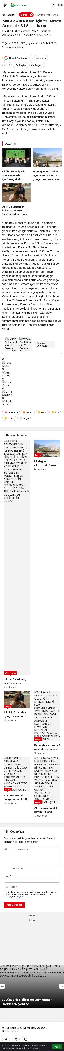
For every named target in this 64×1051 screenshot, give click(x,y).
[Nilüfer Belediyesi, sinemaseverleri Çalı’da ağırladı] (16, 164)
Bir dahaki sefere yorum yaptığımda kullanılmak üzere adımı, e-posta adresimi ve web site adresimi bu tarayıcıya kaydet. (32, 894)
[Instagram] (25, 1039)
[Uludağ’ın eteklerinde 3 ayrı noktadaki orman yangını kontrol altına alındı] (47, 164)
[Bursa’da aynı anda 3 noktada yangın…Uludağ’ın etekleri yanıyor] (47, 722)
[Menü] (5, 5)
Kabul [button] (57, 1047)
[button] (52, 5)
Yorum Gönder (14, 904)
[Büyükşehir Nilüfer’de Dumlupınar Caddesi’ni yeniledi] (32, 986)
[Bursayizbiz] (20, 4)
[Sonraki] (61, 986)
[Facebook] (6, 1039)
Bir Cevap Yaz (15, 831)
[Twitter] (16, 1039)
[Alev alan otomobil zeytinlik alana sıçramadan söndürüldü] (47, 787)
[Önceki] (2, 986)
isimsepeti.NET (40, 1027)
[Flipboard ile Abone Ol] (41, 58)
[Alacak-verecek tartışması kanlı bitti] (17, 787)
